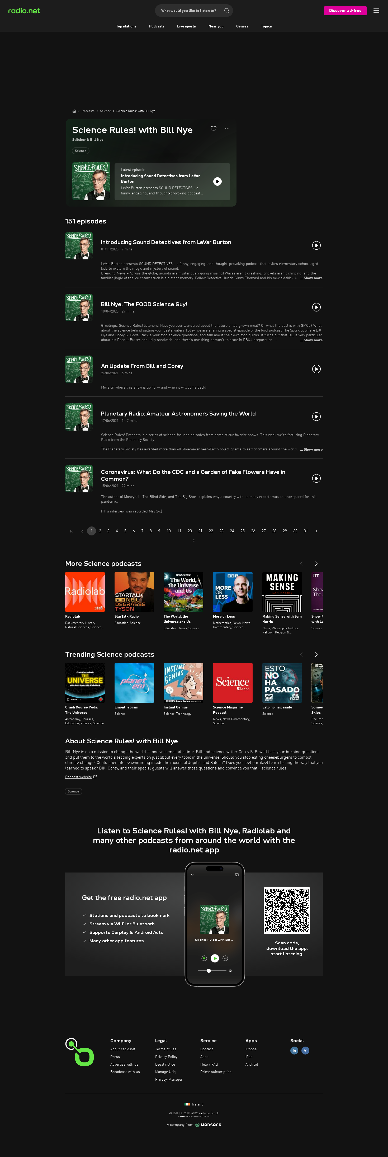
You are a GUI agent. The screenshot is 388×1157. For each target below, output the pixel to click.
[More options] (227, 128)
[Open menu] (376, 10)
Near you (216, 26)
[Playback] (217, 181)
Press (115, 1057)
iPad (249, 1057)
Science (80, 151)
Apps (204, 1057)
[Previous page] (82, 531)
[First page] (71, 531)
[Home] (74, 111)
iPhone (251, 1049)
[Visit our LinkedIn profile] (294, 1050)
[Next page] (316, 531)
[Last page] (194, 540)
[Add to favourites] (213, 128)
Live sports (186, 26)
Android (251, 1064)
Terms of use (165, 1049)
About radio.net (122, 1049)
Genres (242, 26)
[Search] (227, 10)
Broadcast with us (125, 1072)
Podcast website (78, 777)
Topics (266, 26)
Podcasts (156, 26)
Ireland (197, 1104)
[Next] (316, 561)
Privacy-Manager (169, 1079)
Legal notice (165, 1064)
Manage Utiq (165, 1072)
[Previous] (301, 561)
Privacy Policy (166, 1057)
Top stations (126, 26)
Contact (206, 1049)
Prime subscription (215, 1072)
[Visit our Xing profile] (305, 1050)
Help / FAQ (209, 1064)
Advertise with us (124, 1064)
